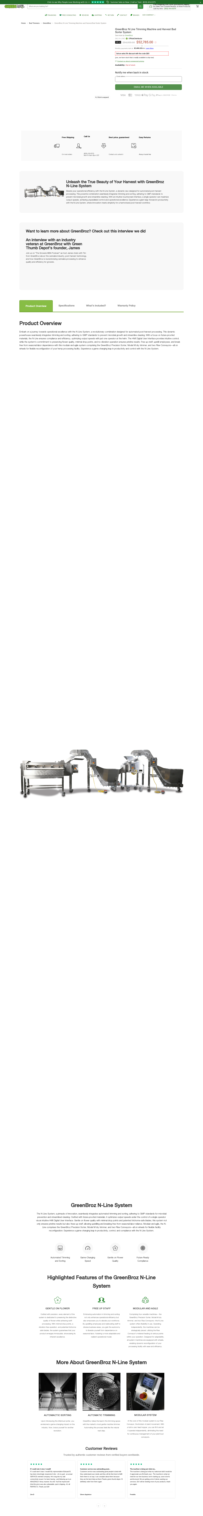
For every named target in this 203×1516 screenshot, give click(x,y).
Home (23, 23)
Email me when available (148, 87)
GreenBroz (47, 23)
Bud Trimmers (34, 23)
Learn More (150, 48)
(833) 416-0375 (149, 2)
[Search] (140, 6)
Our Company (148, 15)
